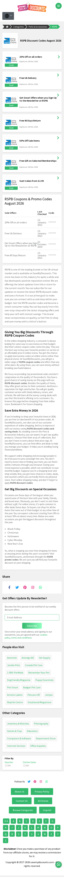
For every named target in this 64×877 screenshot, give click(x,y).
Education (32, 731)
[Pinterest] (25, 587)
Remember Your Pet (39, 672)
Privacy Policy (42, 791)
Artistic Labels (15, 694)
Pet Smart (12, 687)
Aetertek (12, 657)
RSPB (54, 26)
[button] (8, 16)
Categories (18, 26)
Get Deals (58, 75)
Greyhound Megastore (39, 702)
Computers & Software (19, 738)
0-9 (6, 821)
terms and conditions (21, 637)
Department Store (46, 738)
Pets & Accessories (38, 26)
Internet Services (16, 745)
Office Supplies (38, 745)
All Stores (43, 800)
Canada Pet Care (33, 665)
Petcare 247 (33, 694)
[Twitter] (17, 587)
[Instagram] (33, 587)
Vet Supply (44, 657)
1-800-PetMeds (15, 672)
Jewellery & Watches (18, 723)
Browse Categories (23, 810)
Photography (41, 723)
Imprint (47, 810)
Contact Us (22, 800)
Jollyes (49, 694)
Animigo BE (28, 657)
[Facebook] (9, 587)
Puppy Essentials (44, 680)
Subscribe (32, 625)
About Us (19, 791)
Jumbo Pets (13, 665)
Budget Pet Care (32, 687)
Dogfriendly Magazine (18, 680)
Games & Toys (14, 731)
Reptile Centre (15, 702)
